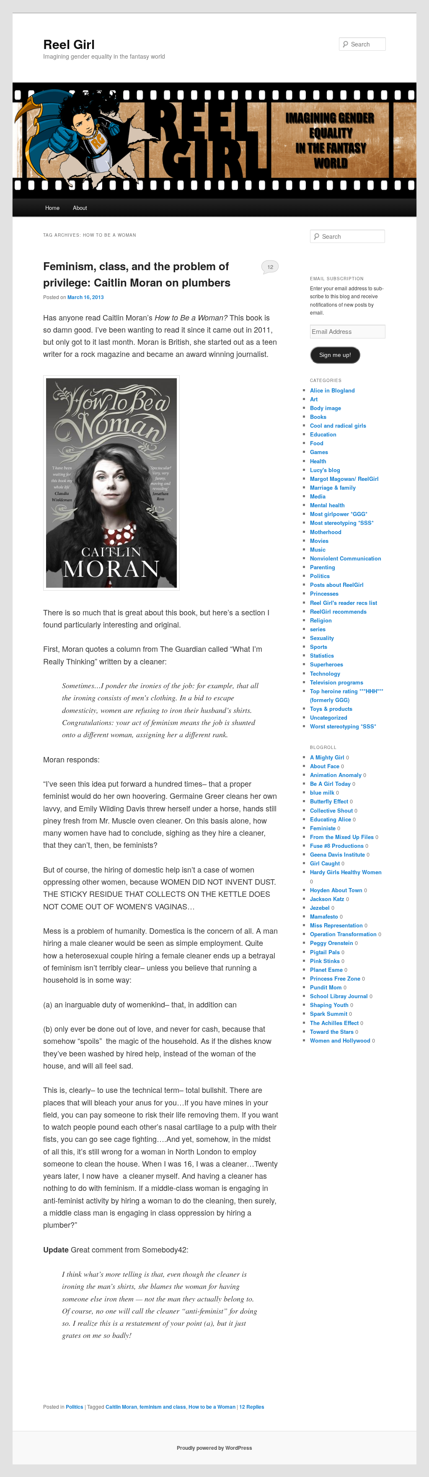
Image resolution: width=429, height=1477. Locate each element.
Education (323, 434)
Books (318, 417)
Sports (318, 647)
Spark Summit (328, 1013)
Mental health (327, 505)
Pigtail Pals (325, 952)
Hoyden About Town (336, 890)
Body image (325, 408)
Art (314, 399)
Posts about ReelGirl (337, 585)
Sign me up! (335, 355)
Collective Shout (331, 810)
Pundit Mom (326, 987)
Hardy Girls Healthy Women (346, 872)
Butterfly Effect (329, 801)
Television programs (336, 682)
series (318, 629)
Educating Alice (330, 819)
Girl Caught (325, 863)
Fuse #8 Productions (337, 846)
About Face (324, 766)
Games (319, 452)
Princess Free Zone (335, 978)
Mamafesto (324, 916)
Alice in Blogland (332, 390)
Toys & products (331, 709)
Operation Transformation (343, 934)
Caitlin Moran (121, 1406)
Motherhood (325, 532)
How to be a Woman (212, 1406)
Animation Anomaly (336, 775)
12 (270, 267)
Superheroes (326, 664)
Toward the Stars (332, 1031)
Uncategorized (328, 717)
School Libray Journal (339, 996)
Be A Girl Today (330, 784)
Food (316, 443)
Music (318, 549)
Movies (319, 541)
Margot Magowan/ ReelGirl (344, 479)
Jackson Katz (327, 899)
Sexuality (322, 638)
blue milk (322, 792)
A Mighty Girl (327, 757)
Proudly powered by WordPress (214, 1447)
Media (318, 496)
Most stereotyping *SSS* (342, 523)
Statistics (322, 655)
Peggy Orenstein (331, 943)
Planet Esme (326, 969)
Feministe (323, 828)
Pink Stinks (325, 961)
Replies (251, 1406)
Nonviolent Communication (345, 558)
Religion (321, 620)
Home (52, 208)
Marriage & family (333, 487)
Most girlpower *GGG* (338, 514)
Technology (325, 673)
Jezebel (320, 908)
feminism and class (163, 1406)
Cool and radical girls (338, 425)
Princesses (324, 593)
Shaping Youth (329, 1005)
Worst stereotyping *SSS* (343, 726)
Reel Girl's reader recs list (343, 603)
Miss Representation (336, 925)
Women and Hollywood (340, 1040)
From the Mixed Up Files (342, 837)
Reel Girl (69, 44)
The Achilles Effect (334, 1023)
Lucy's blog (325, 470)
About (80, 208)
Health (318, 461)
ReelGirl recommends (338, 611)
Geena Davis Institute (337, 854)
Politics (74, 1406)
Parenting (322, 567)
